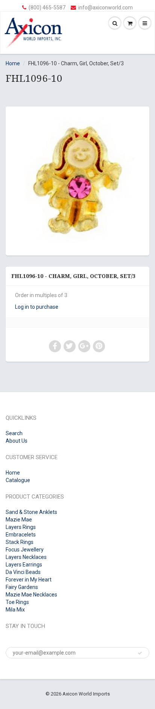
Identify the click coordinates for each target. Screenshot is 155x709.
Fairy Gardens (22, 587)
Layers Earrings (24, 565)
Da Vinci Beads (23, 572)
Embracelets (21, 535)
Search (14, 433)
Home (13, 63)
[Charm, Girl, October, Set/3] (77, 180)
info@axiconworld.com (105, 8)
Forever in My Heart (29, 580)
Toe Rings (17, 602)
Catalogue (18, 480)
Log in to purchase (36, 307)
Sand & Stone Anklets (31, 512)
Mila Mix (15, 610)
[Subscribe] (140, 653)
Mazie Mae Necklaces (31, 595)
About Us (16, 441)
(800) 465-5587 (47, 8)
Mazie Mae (19, 520)
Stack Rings (19, 542)
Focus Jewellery (25, 550)
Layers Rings (21, 527)
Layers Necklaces (26, 557)
